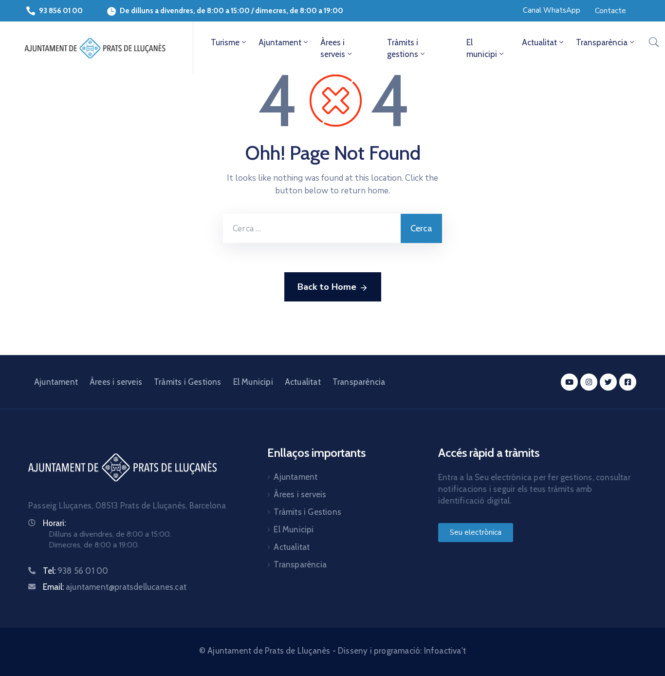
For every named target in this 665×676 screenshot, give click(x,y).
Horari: (54, 523)
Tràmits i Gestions (188, 382)
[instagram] (588, 382)
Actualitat (539, 42)
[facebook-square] (627, 382)
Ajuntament (280, 42)
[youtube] (569, 382)
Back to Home (326, 287)
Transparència (602, 42)
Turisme (225, 42)
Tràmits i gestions (402, 48)
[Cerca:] (312, 228)
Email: (114, 587)
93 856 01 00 (61, 10)
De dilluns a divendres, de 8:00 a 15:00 (185, 10)
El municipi (481, 48)
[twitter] (608, 382)
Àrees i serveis (332, 48)
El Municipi (253, 382)
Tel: (75, 571)
